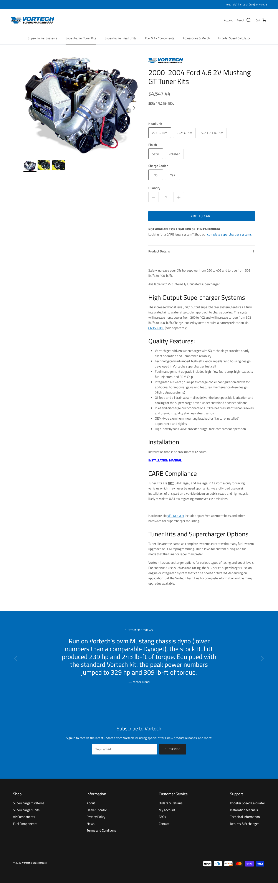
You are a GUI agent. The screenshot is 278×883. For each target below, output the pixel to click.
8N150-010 (156, 327)
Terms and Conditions (101, 830)
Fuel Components (25, 823)
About (91, 803)
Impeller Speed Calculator (234, 38)
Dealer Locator (97, 809)
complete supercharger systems (229, 234)
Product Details (159, 251)
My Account (167, 809)
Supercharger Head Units (121, 38)
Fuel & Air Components (159, 38)
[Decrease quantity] (153, 197)
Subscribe (172, 749)
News (90, 823)
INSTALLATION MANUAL (165, 460)
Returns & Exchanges (244, 823)
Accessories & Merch (196, 38)
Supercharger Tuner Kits (81, 38)
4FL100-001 (175, 515)
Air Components (24, 816)
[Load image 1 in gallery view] (81, 105)
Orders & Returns (170, 803)
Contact (164, 823)
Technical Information (245, 816)
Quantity (154, 188)
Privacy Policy (96, 816)
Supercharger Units (26, 809)
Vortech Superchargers (34, 863)
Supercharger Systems (42, 38)
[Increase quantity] (179, 197)
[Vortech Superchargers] (32, 20)
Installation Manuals (244, 809)
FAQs (162, 816)
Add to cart (201, 216)
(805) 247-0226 (258, 4)
